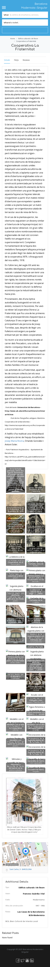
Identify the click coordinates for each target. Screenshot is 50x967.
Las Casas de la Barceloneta (31, 912)
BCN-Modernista (37, 915)
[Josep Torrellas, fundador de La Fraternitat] (35, 483)
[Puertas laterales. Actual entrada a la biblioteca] (35, 614)
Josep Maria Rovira (14, 440)
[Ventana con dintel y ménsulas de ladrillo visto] (15, 634)
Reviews (26, 60)
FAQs (16, 60)
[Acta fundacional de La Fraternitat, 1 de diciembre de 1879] (15, 503)
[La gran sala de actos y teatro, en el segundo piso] (35, 544)
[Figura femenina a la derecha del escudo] (15, 702)
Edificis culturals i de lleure (28, 38)
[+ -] (25, 854)
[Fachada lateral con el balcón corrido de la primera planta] (15, 614)
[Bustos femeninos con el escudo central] (35, 682)
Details (7, 60)
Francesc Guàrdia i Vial (34, 893)
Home (12, 38)
